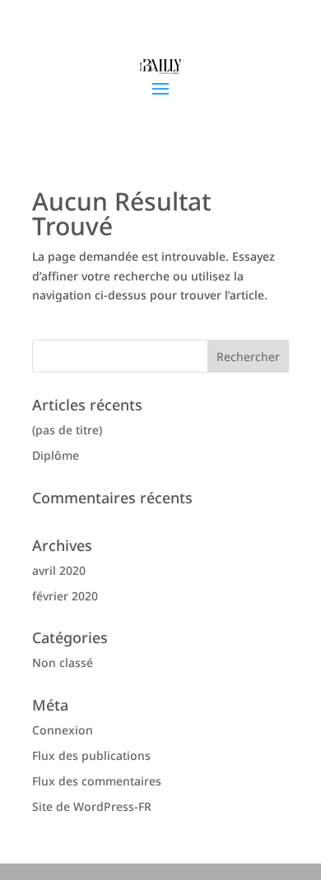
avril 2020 (59, 570)
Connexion (62, 730)
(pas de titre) (67, 430)
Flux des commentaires (96, 781)
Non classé (62, 662)
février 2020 (65, 596)
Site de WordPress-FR (91, 806)
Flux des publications (91, 755)
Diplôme (55, 455)
